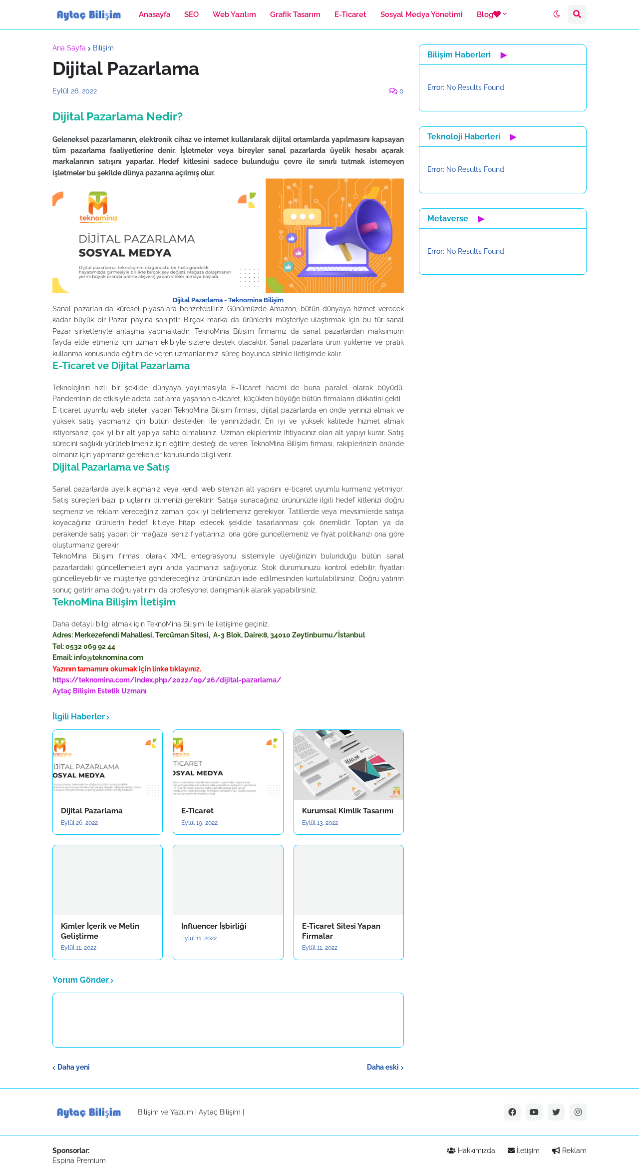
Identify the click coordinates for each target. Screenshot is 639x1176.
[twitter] (556, 1112)
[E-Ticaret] (228, 765)
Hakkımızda (475, 1151)
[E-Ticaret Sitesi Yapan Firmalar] (348, 880)
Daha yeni (73, 1067)
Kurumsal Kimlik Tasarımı (347, 810)
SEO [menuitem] (191, 14)
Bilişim (103, 47)
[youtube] (534, 1112)
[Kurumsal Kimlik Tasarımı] (348, 765)
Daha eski (383, 1067)
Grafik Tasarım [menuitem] (295, 14)
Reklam (573, 1151)
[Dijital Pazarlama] (107, 765)
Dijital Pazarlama (92, 810)
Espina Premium (79, 1161)
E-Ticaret (197, 810)
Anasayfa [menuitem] (154, 14)
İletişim (527, 1151)
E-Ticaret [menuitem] (350, 14)
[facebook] (512, 1112)
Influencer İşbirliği (214, 926)
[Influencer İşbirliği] (228, 880)
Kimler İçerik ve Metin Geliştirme (100, 931)
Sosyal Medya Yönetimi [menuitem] (421, 14)
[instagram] (578, 1112)
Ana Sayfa (69, 47)
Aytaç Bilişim (74, 691)
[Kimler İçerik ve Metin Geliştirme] (107, 880)
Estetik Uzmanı (122, 691)
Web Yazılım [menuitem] (234, 14)
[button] (557, 14)
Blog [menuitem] (485, 14)
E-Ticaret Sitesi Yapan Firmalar (341, 931)
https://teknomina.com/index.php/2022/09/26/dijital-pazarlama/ (167, 680)
